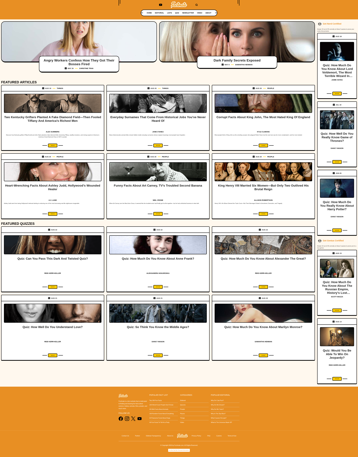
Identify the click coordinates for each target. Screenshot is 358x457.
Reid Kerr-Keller (52, 273)
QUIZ (177, 13)
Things (182, 418)
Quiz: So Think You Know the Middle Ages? (158, 327)
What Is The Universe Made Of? (221, 422)
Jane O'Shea (158, 132)
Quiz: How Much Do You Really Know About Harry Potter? (337, 205)
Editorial (183, 400)
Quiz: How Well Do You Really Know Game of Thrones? (337, 137)
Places (182, 413)
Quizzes (183, 405)
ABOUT (208, 13)
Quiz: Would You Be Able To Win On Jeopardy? (337, 354)
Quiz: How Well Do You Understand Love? (53, 327)
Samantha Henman (243, 65)
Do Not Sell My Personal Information (179, 450)
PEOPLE (270, 88)
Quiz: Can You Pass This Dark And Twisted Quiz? (52, 258)
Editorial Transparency (153, 436)
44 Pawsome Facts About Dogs (159, 418)
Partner (137, 436)
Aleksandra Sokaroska (157, 273)
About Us (170, 436)
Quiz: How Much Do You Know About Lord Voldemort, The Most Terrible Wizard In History (337, 72)
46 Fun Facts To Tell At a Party (159, 422)
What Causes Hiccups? (218, 418)
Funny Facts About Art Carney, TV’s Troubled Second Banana (158, 185)
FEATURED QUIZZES (18, 224)
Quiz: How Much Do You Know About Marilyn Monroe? (263, 327)
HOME (149, 13)
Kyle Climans (263, 132)
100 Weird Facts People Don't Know (161, 405)
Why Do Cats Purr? (217, 400)
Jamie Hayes (337, 80)
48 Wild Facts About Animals (158, 409)
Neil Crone (158, 200)
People (182, 409)
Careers (219, 436)
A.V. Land (53, 200)
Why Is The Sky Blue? (218, 413)
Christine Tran (86, 68)
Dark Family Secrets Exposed (237, 60)
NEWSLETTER (188, 13)
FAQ (208, 436)
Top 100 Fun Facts (155, 400)
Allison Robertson (263, 200)
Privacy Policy (196, 436)
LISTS (169, 13)
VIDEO (199, 13)
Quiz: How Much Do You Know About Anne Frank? (158, 258)
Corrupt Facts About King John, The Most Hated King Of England (263, 117)
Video (182, 422)
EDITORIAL (159, 13)
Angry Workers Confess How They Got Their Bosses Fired (79, 62)
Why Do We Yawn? (217, 409)
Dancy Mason (158, 342)
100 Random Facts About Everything (161, 413)
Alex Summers (52, 132)
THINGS (60, 88)
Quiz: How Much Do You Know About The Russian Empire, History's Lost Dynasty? (337, 289)
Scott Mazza (337, 297)
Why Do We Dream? (217, 405)
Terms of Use (232, 436)
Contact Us (125, 436)
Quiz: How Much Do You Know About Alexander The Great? (263, 258)
